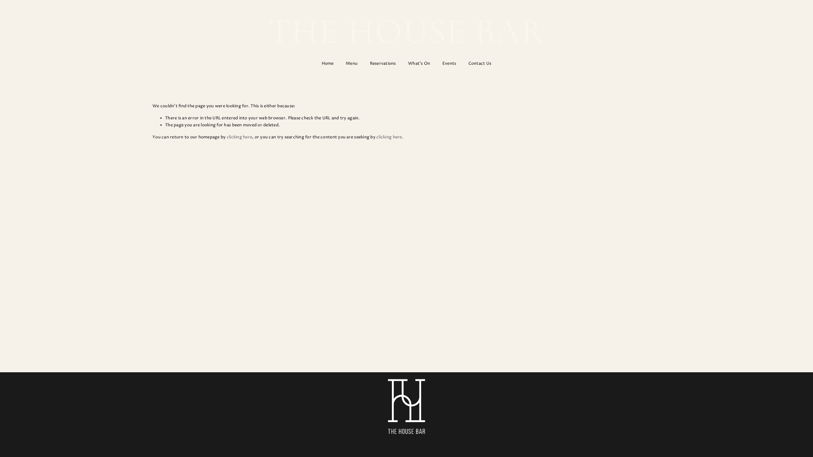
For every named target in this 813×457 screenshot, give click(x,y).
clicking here (239, 137)
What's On (419, 63)
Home (328, 63)
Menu (352, 63)
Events (449, 63)
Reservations (383, 63)
